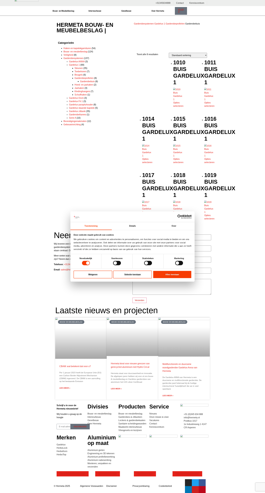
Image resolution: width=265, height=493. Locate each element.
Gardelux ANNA (77, 61)
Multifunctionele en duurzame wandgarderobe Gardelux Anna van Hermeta (179, 367)
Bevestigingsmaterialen (75, 121)
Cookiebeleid (165, 486)
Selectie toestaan (132, 274)
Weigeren (92, 274)
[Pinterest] (202, 489)
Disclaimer (111, 486)
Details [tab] (132, 226)
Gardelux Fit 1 (76, 101)
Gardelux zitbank (77, 111)
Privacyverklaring (140, 486)
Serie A (72, 118)
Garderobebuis (87, 81)
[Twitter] (195, 482)
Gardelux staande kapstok (82, 108)
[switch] (117, 263)
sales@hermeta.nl (70, 269)
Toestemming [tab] (91, 226)
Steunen (79, 68)
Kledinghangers (82, 91)
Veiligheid (68, 55)
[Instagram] (188, 482)
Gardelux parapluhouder (81, 104)
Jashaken (79, 88)
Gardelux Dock (76, 98)
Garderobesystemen (144, 24)
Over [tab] (174, 226)
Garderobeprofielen (175, 24)
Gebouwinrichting (72, 124)
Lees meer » (64, 388)
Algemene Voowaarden (91, 486)
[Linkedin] (188, 489)
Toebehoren (80, 71)
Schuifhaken (81, 94)
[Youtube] (195, 489)
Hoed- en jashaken (84, 85)
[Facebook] (202, 482)
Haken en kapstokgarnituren (77, 48)
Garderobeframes (77, 114)
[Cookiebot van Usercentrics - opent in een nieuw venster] (179, 217)
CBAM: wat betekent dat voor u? (75, 366)
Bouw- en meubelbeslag (75, 51)
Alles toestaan (172, 274)
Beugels (79, 75)
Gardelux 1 (159, 24)
